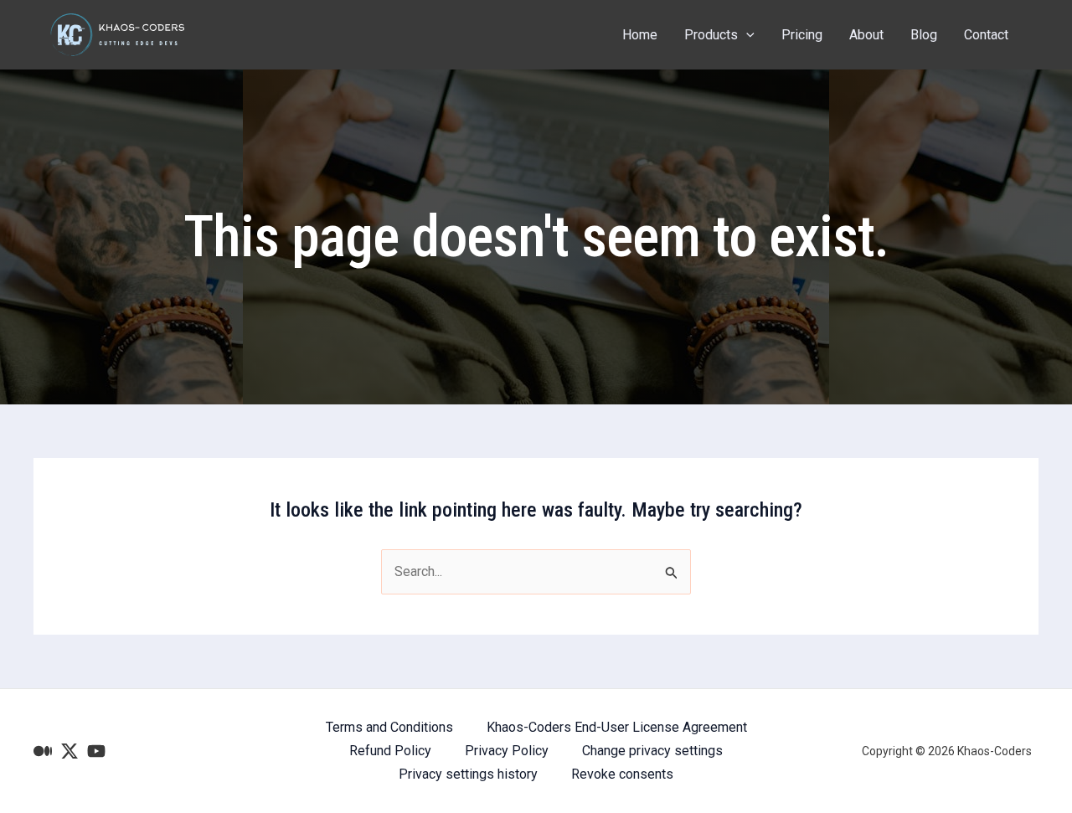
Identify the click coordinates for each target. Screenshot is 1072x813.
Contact (986, 35)
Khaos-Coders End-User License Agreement (617, 727)
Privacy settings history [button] (468, 774)
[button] (746, 35)
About (866, 35)
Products (711, 35)
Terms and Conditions (389, 727)
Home (639, 35)
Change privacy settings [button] (652, 751)
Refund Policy (390, 751)
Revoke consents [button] (622, 774)
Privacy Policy (507, 751)
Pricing (801, 35)
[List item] (43, 751)
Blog (923, 35)
